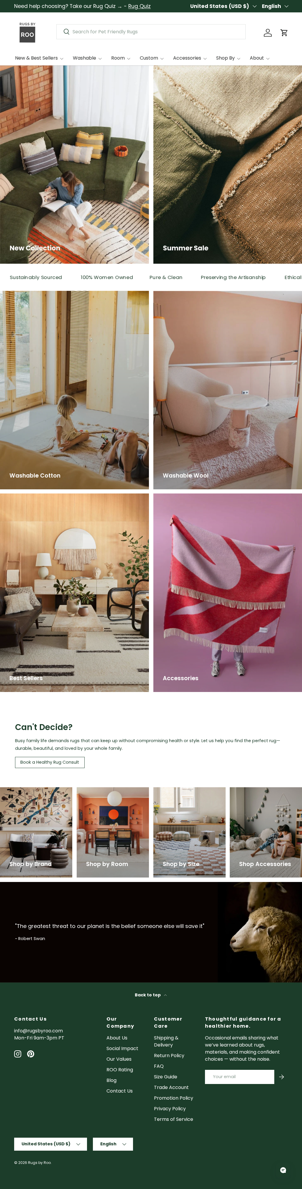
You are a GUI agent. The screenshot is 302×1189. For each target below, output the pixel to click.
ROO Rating (119, 1069)
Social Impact (122, 1048)
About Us (116, 1037)
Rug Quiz (139, 6)
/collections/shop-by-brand (33, 790)
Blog (111, 1080)
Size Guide (165, 1076)
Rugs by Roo (39, 1162)
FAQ (159, 1066)
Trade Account (171, 1087)
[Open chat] (283, 1170)
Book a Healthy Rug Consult (49, 762)
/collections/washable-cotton (35, 294)
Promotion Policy (173, 1098)
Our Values (119, 1059)
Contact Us (119, 1091)
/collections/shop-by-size (184, 790)
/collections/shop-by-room (109, 790)
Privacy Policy (170, 1108)
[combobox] (151, 31)
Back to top (148, 995)
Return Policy (169, 1055)
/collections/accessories (259, 790)
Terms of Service (173, 1119)
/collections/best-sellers (29, 496)
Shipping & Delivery (166, 1041)
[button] (284, 32)
